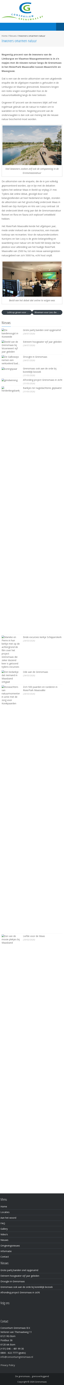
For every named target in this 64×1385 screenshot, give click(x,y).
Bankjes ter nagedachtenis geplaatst (42, 387)
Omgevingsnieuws (10, 1245)
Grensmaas (41, 1381)
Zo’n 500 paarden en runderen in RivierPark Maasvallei (40, 688)
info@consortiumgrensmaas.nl (16, 1356)
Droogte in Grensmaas (35, 356)
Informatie (6, 1251)
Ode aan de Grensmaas (35, 671)
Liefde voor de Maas (34, 936)
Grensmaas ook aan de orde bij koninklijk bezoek (39, 370)
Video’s (4, 1234)
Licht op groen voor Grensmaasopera (19, 312)
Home (5, 35)
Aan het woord (8, 1217)
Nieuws (13, 35)
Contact (4, 1256)
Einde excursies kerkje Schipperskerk (42, 637)
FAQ (2, 1223)
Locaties (5, 1212)
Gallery (4, 1228)
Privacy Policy (7, 1365)
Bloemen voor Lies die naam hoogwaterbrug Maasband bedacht (48, 312)
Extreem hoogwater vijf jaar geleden (42, 341)
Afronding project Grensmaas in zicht (42, 379)
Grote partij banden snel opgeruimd (42, 330)
